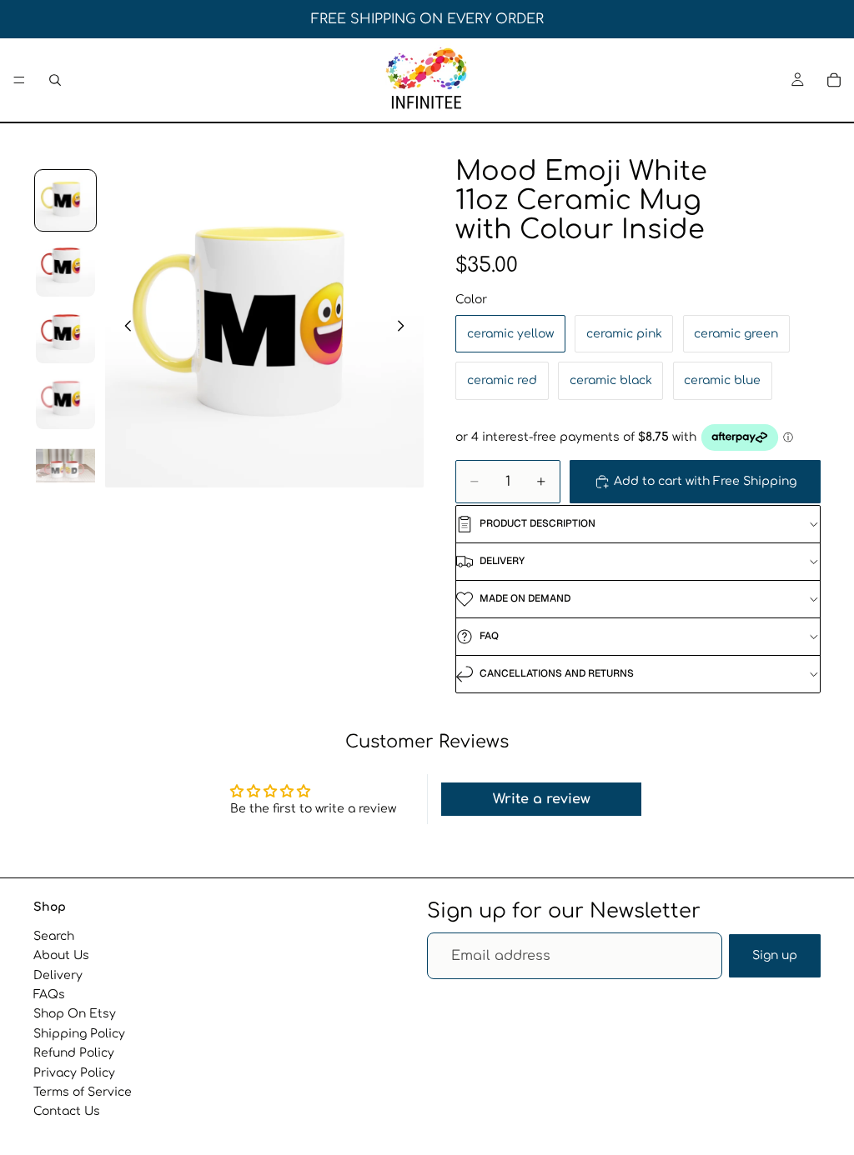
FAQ (489, 635)
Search (53, 936)
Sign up (774, 955)
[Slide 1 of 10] (66, 201)
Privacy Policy (74, 1073)
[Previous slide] (123, 328)
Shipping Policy (79, 1034)
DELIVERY (502, 561)
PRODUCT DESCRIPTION (537, 523)
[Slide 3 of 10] (66, 333)
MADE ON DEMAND (525, 598)
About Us (61, 955)
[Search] (55, 80)
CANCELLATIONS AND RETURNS (557, 673)
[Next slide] (405, 328)
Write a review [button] (541, 799)
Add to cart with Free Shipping (705, 481)
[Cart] (834, 80)
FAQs (49, 994)
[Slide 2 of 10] (66, 267)
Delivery (58, 975)
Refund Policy (73, 1053)
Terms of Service (82, 1092)
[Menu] (19, 80)
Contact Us (66, 1111)
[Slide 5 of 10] (66, 466)
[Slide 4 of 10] (66, 400)
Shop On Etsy (74, 1014)
